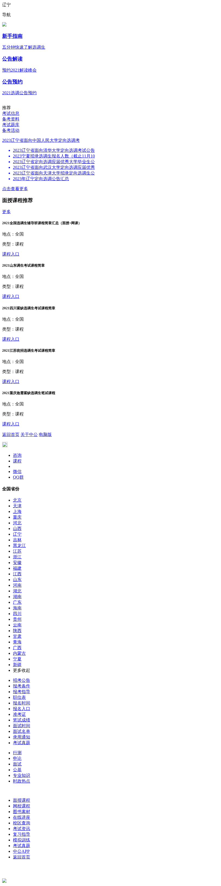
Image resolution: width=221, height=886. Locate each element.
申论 (17, 758)
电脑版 (45, 434)
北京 (17, 500)
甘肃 (17, 636)
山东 (17, 579)
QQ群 (18, 477)
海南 (17, 608)
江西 (17, 574)
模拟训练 (21, 840)
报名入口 (21, 708)
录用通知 (21, 737)
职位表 (19, 697)
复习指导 (21, 834)
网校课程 (21, 806)
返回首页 (10, 434)
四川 (17, 613)
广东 (17, 602)
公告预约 (12, 82)
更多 (6, 211)
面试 (17, 764)
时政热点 (21, 781)
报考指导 (21, 691)
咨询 (17, 455)
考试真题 (21, 742)
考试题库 (10, 124)
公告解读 (12, 59)
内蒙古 (19, 653)
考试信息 (10, 113)
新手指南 (12, 36)
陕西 (17, 630)
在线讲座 (21, 817)
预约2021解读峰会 (19, 70)
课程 (17, 461)
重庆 (17, 517)
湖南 (17, 596)
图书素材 (21, 811)
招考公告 (21, 680)
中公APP (21, 851)
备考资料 (10, 119)
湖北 (17, 591)
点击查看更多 (15, 188)
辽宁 (17, 534)
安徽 (17, 562)
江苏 (17, 551)
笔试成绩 (21, 720)
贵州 (17, 619)
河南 (17, 585)
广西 (17, 647)
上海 (17, 511)
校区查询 (21, 823)
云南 (17, 625)
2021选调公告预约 (19, 92)
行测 (17, 752)
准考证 (19, 714)
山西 (17, 528)
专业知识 (21, 775)
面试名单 (21, 731)
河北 (17, 523)
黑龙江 (19, 545)
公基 (17, 769)
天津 (17, 506)
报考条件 (21, 686)
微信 (17, 471)
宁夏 (17, 659)
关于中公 (29, 434)
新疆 (17, 664)
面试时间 (21, 725)
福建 (17, 568)
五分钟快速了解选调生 (23, 47)
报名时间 (21, 703)
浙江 (17, 557)
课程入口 (10, 254)
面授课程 (21, 800)
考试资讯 (21, 828)
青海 (17, 642)
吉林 (17, 540)
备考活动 (10, 130)
